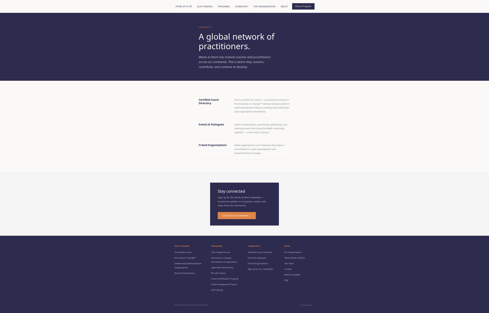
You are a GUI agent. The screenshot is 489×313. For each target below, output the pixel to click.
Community (241, 6)
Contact (288, 269)
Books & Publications (184, 273)
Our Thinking (205, 6)
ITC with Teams (218, 273)
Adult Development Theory (224, 284)
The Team (289, 263)
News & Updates (292, 274)
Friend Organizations (258, 263)
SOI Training (217, 290)
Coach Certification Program (225, 278)
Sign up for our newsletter (260, 269)
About (284, 6)
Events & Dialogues (257, 257)
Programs (224, 6)
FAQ (286, 280)
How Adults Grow (182, 252)
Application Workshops (222, 267)
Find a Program (303, 6)
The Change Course (220, 252)
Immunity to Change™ (185, 257)
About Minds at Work (294, 257)
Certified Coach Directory (260, 252)
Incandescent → (308, 305)
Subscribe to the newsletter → (236, 215)
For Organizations (264, 6)
